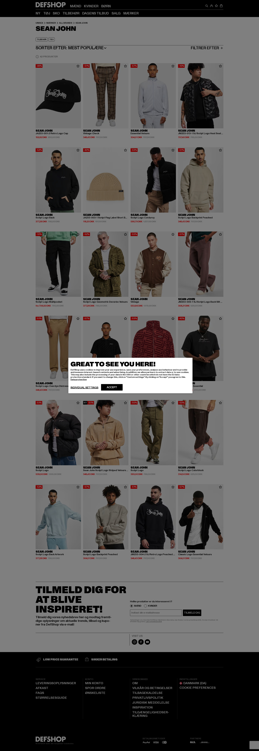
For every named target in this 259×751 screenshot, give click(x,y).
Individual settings (84, 387)
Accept (112, 387)
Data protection (79, 379)
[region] (130, 375)
